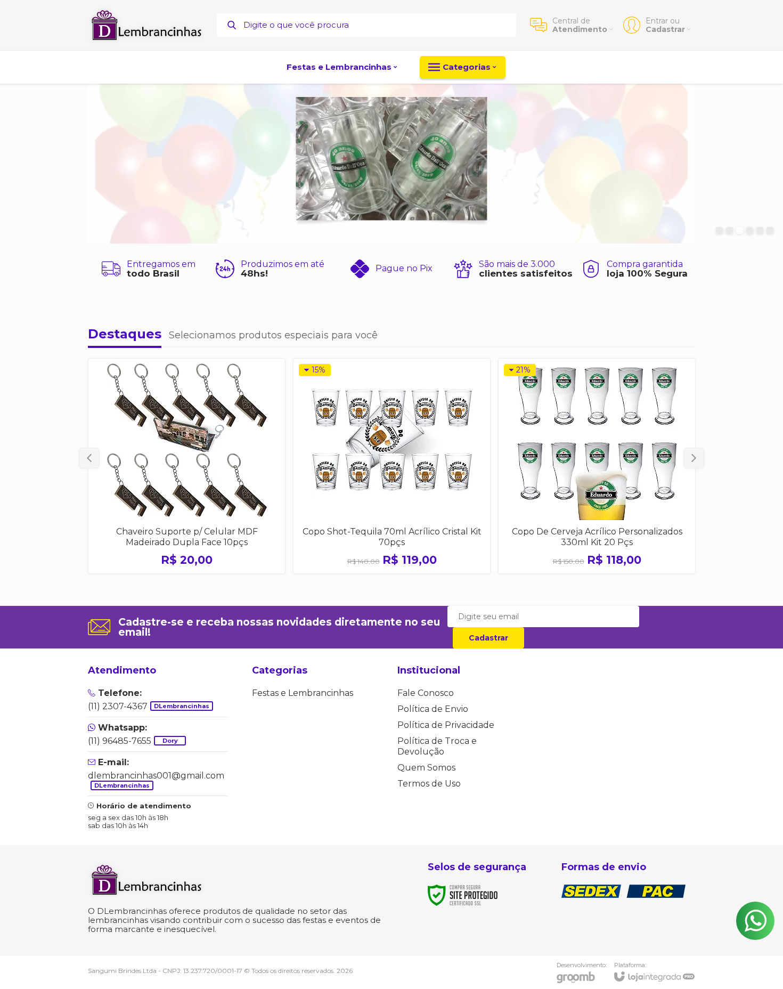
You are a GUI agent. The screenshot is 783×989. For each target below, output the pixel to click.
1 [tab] (719, 230)
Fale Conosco (425, 693)
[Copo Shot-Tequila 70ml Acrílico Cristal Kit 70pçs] (391, 466)
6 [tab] (769, 230)
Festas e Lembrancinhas (302, 693)
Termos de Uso (429, 784)
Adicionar (205, 495)
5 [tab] (759, 230)
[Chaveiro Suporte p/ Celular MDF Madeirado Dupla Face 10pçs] (186, 466)
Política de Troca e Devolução (437, 746)
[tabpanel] (391, 164)
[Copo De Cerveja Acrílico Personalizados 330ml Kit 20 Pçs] (597, 466)
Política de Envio (432, 709)
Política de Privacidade (445, 725)
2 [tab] (729, 230)
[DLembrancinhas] (146, 25)
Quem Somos (426, 768)
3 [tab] (739, 230)
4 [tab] (749, 230)
